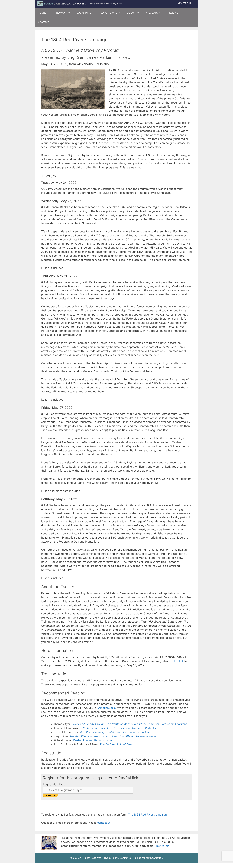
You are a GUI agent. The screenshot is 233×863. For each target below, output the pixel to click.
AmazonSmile (107, 707)
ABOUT (131, 12)
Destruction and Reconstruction (93, 740)
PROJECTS (151, 12)
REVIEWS (173, 12)
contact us (104, 822)
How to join (162, 845)
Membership (184, 3)
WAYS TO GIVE (109, 12)
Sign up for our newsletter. (148, 857)
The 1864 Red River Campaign (147, 814)
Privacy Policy (110, 857)
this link (179, 661)
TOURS (42, 12)
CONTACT (43, 22)
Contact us (126, 857)
